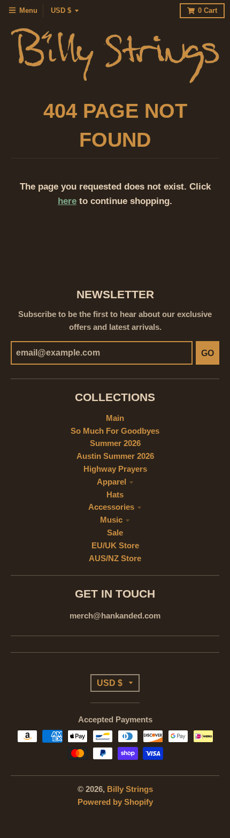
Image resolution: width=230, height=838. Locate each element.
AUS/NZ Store (115, 558)
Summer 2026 (115, 443)
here (67, 201)
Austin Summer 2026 (115, 456)
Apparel (111, 482)
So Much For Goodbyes (115, 431)
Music (111, 520)
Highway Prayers (115, 469)
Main (115, 418)
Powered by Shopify (115, 802)
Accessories (111, 507)
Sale (115, 533)
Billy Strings (130, 789)
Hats (115, 494)
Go (207, 353)
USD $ (61, 10)
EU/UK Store (115, 545)
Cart (207, 10)
